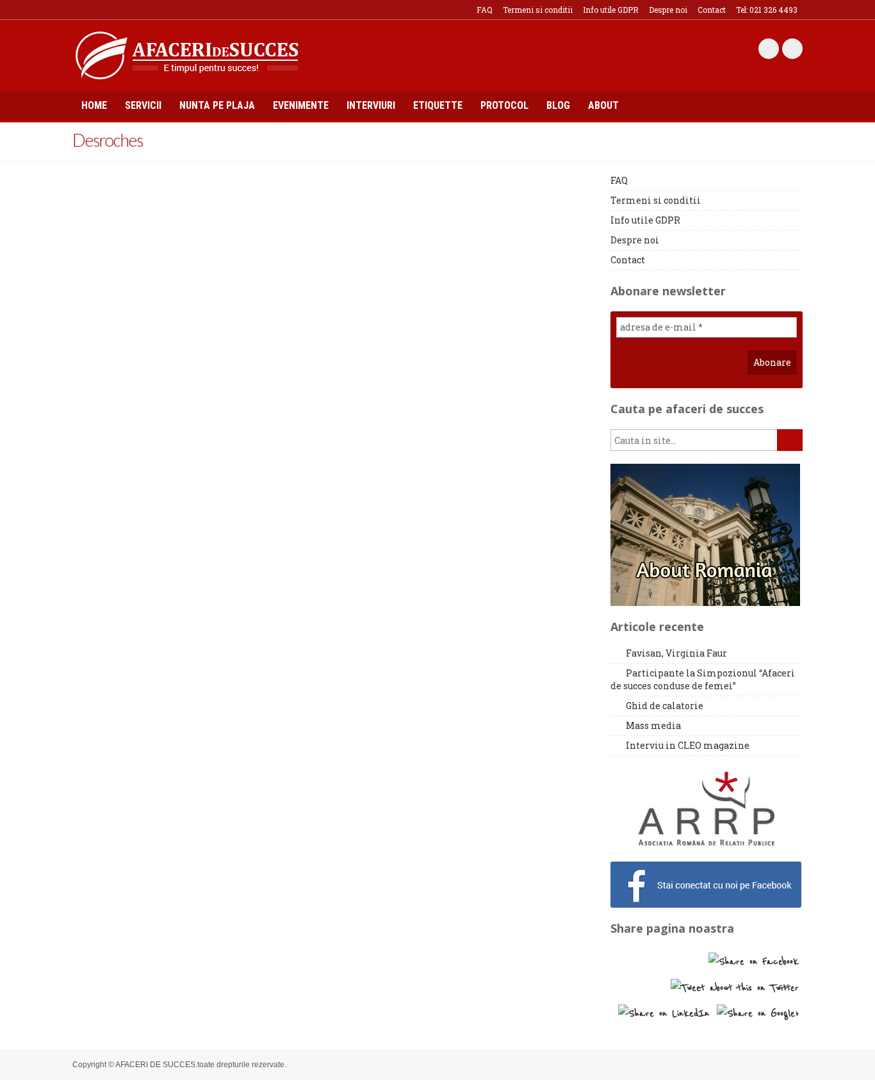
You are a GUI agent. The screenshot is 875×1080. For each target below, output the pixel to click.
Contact (712, 9)
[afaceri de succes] (187, 54)
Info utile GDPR (611, 9)
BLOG (558, 105)
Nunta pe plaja (217, 105)
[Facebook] (768, 48)
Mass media (653, 725)
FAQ (485, 9)
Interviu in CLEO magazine (687, 745)
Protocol (504, 105)
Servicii (143, 105)
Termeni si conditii (538, 9)
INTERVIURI (371, 105)
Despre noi (668, 9)
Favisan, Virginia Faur (676, 653)
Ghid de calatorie (664, 706)
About (603, 105)
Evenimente (301, 105)
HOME (94, 105)
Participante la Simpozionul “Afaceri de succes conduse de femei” (702, 679)
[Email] (792, 48)
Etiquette (437, 105)
